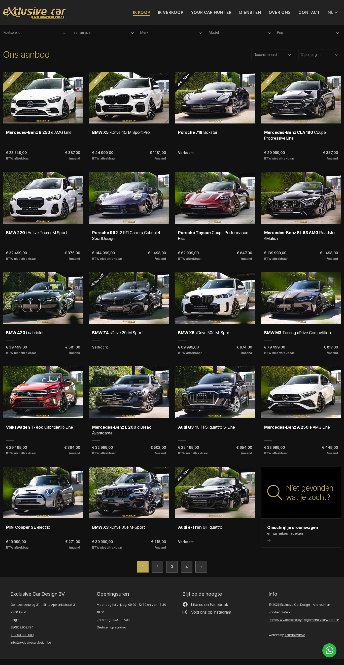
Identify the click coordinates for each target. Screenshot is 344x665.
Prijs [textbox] (280, 32)
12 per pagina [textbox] (311, 54)
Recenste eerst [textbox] (265, 54)
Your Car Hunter (211, 12)
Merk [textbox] (144, 32)
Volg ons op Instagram (210, 612)
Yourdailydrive (295, 635)
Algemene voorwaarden (321, 620)
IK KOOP (141, 12)
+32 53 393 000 (22, 635)
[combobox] (35, 32)
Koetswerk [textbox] (12, 32)
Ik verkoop (171, 12)
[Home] (34, 10)
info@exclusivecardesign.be (31, 642)
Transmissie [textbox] (81, 32)
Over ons (280, 12)
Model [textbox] (214, 32)
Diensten (250, 12)
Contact (309, 12)
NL (331, 12)
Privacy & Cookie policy (285, 620)
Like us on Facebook (209, 604)
